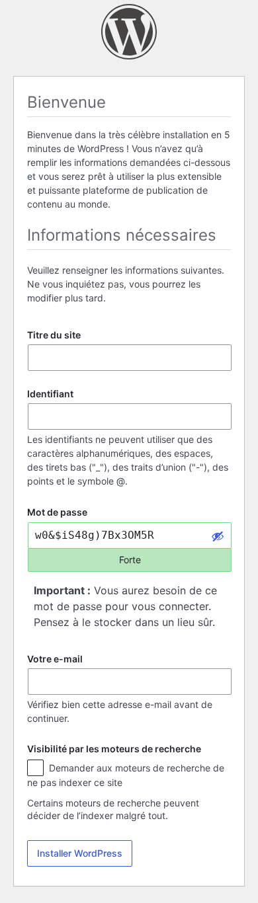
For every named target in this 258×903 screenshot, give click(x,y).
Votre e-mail (55, 658)
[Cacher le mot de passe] (217, 535)
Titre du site (54, 334)
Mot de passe (57, 512)
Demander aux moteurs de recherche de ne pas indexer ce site (125, 775)
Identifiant (50, 393)
